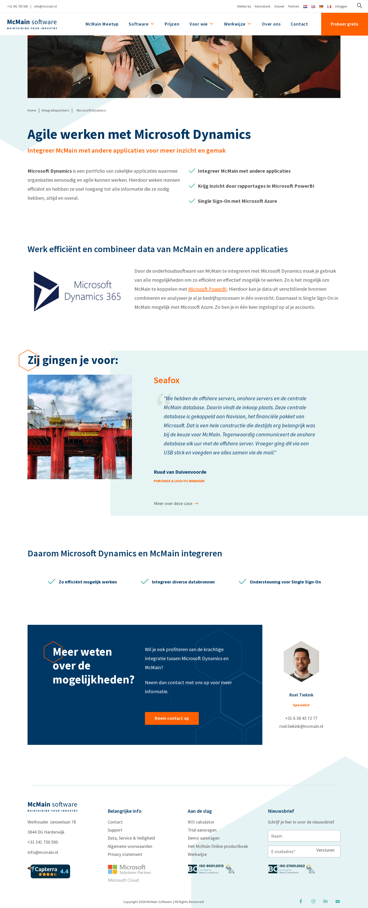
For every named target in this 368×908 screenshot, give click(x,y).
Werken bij (244, 6)
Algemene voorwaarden (130, 846)
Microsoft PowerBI (207, 289)
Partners (293, 6)
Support (115, 830)
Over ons (271, 24)
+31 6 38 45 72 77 (301, 718)
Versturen (325, 850)
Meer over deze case (173, 503)
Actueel (279, 6)
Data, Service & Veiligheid (131, 838)
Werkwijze (235, 24)
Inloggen (341, 6)
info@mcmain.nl (45, 6)
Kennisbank (262, 6)
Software (138, 24)
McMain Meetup (102, 24)
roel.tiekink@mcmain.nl (301, 726)
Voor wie (199, 24)
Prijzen (172, 24)
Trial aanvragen (202, 830)
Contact (299, 24)
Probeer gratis (344, 24)
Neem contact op (172, 718)
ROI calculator (201, 822)
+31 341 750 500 (17, 6)
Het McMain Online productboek (218, 846)
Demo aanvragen (204, 838)
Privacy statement (125, 854)
